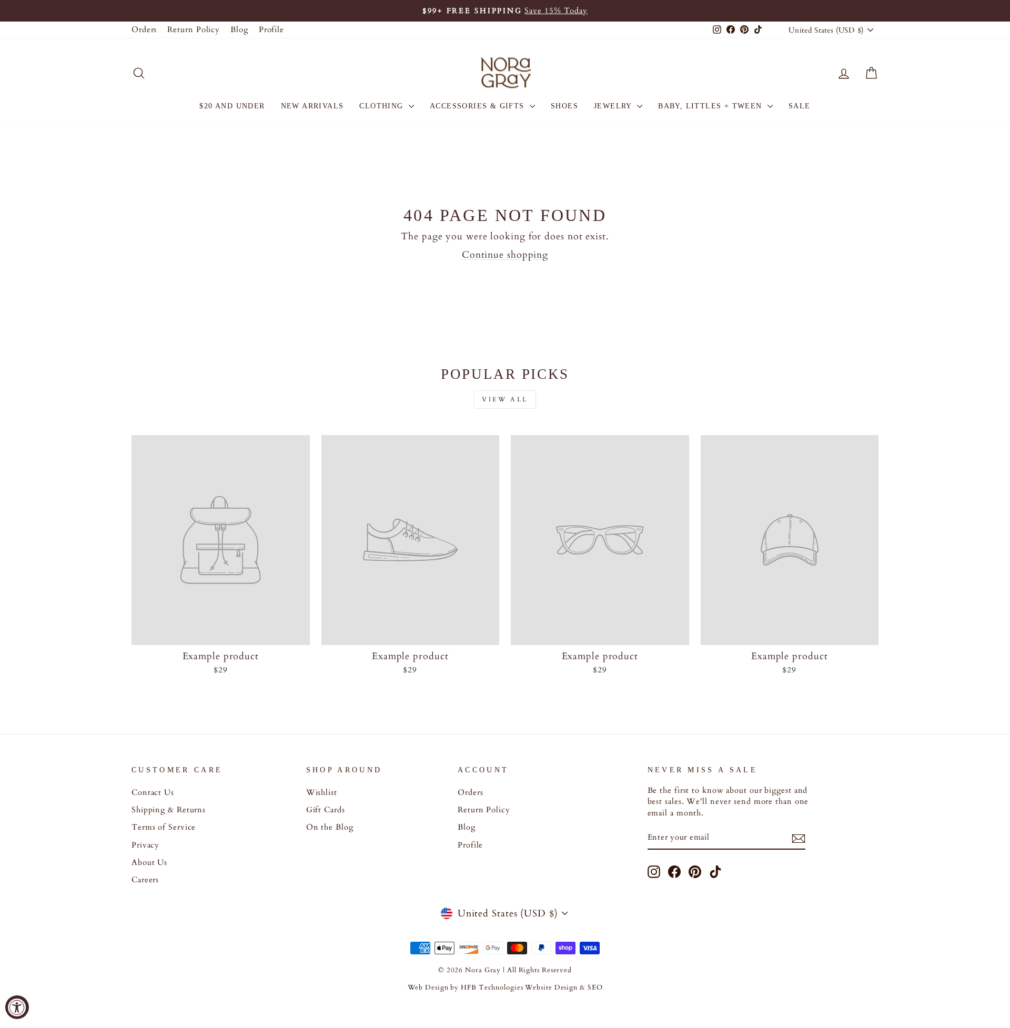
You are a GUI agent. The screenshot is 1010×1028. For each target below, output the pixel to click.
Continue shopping (505, 254)
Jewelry (614, 106)
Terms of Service (164, 827)
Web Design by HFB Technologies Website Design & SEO (505, 987)
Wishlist (321, 792)
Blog (239, 29)
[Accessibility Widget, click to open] (17, 1007)
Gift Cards (325, 809)
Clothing (382, 106)
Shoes (564, 106)
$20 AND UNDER (232, 106)
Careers (145, 879)
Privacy (145, 845)
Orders (144, 29)
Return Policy (193, 29)
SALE (800, 106)
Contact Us (153, 792)
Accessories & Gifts (478, 106)
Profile (271, 29)
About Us (149, 862)
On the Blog (330, 827)
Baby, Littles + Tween (711, 106)
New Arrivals (312, 106)
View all (505, 399)
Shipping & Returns (169, 809)
